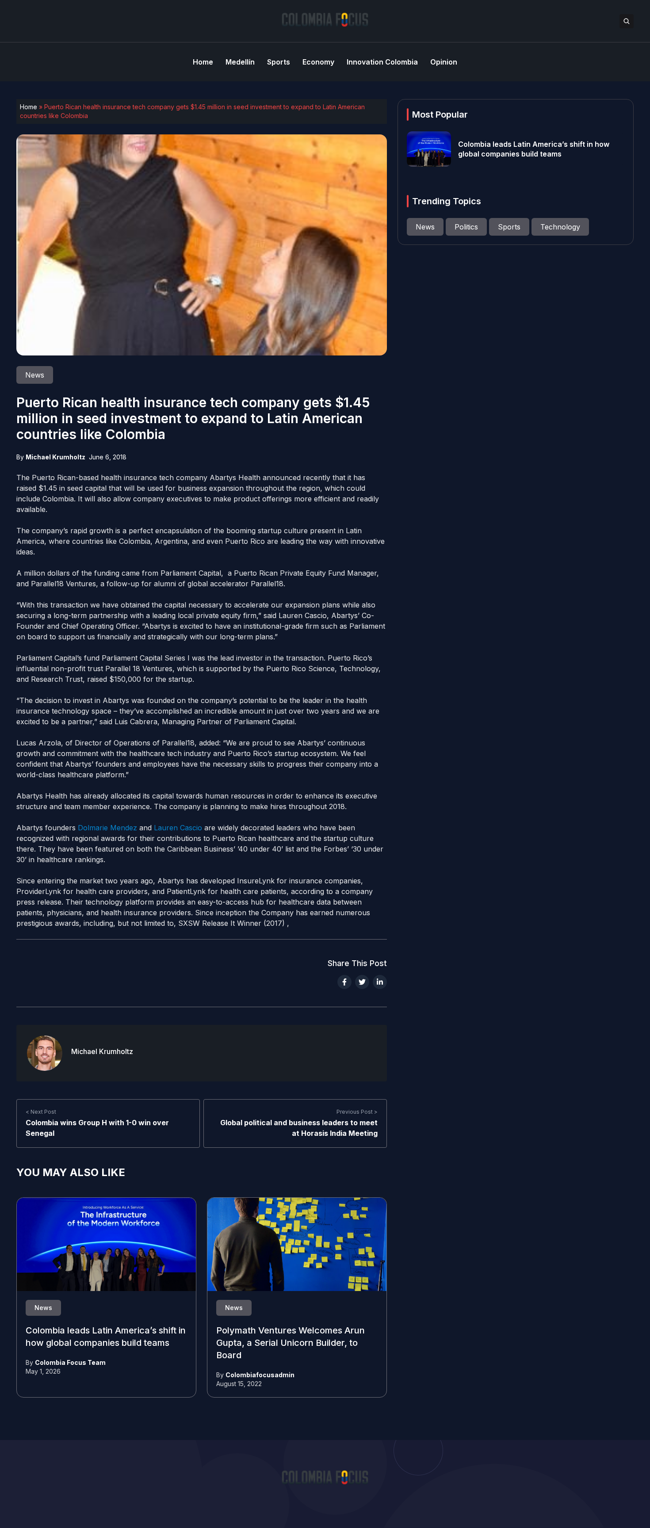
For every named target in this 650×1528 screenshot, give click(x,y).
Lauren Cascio (177, 827)
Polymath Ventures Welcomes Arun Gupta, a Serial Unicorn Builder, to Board (290, 1343)
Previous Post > (357, 1111)
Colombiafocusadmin (260, 1375)
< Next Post (41, 1111)
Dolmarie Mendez (107, 827)
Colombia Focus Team (70, 1362)
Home (28, 107)
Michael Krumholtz (55, 457)
